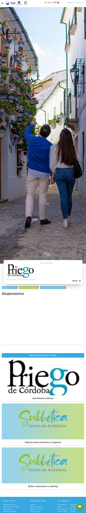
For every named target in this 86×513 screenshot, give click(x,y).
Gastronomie (8, 509)
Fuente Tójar (62, 511)
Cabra (59, 507)
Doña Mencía (62, 509)
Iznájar (73, 511)
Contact (33, 505)
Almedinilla (62, 505)
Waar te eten (35, 511)
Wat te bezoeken (9, 511)
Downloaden (48, 263)
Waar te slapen (36, 509)
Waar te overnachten (11, 507)
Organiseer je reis (10, 505)
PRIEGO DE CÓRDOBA (74, 2)
